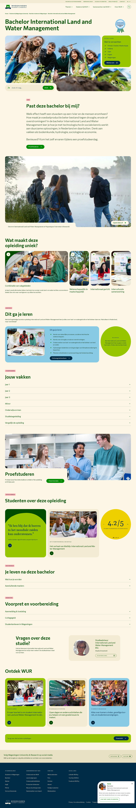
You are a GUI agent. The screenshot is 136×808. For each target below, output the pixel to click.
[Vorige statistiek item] (104, 524)
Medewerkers (52, 791)
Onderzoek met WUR (32, 774)
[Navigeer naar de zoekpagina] (129, 7)
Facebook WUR (73, 781)
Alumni (50, 784)
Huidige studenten (100, 1)
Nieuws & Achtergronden (73, 1)
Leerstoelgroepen (31, 778)
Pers (49, 778)
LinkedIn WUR (73, 774)
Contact (122, 1)
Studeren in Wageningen (12, 774)
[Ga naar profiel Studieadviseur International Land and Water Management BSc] (81, 648)
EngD (6, 784)
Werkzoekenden (52, 774)
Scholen (50, 781)
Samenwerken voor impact (34, 791)
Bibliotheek (112, 1)
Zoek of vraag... (17, 88)
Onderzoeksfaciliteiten (33, 781)
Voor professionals (10, 791)
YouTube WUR (73, 778)
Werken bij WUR (88, 1)
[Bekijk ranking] (120, 27)
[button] (36, 275)
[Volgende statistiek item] (127, 524)
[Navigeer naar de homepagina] (15, 7)
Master (7, 781)
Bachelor (7, 778)
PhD (6, 788)
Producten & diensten (32, 784)
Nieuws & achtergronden (33, 788)
